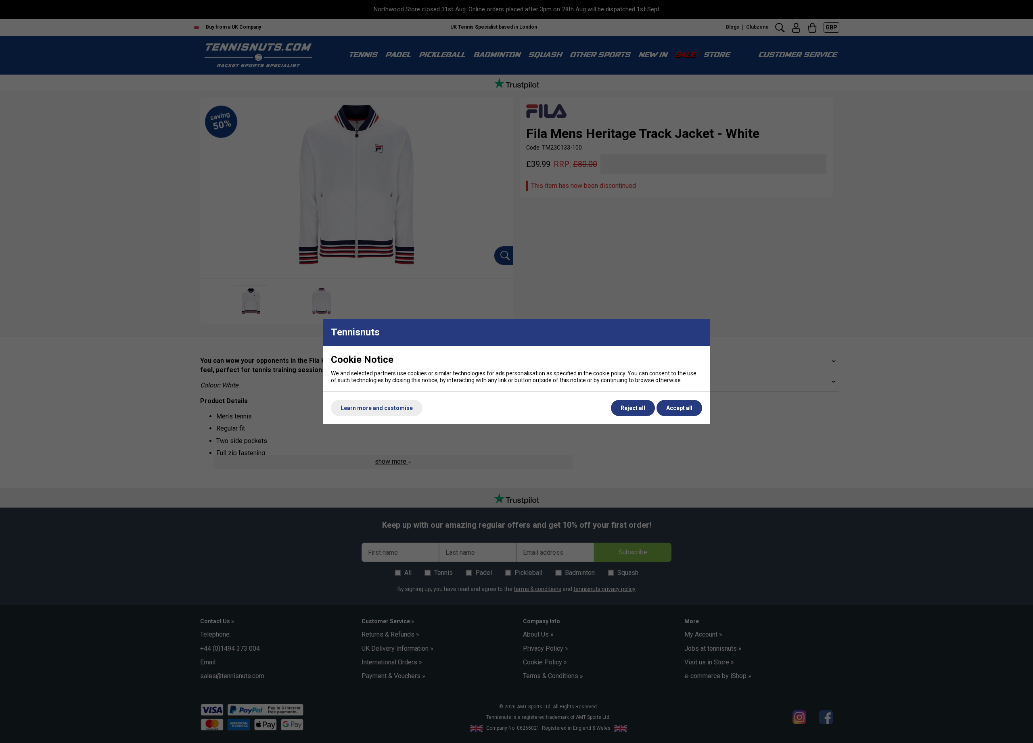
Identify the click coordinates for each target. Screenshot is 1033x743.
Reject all (633, 408)
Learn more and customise (377, 408)
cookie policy (609, 373)
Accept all (679, 408)
